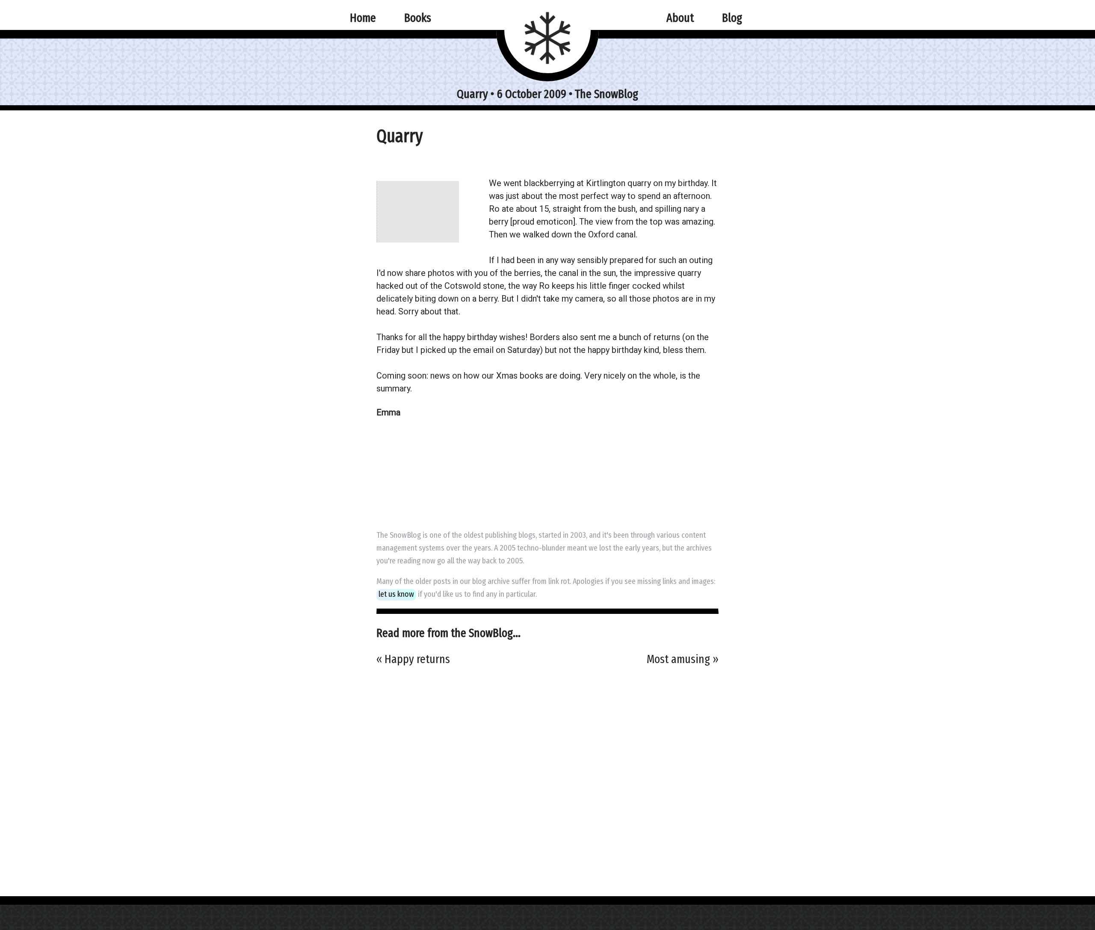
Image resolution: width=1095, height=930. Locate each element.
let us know (396, 594)
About (680, 18)
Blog (732, 18)
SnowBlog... (495, 633)
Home (363, 18)
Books (417, 18)
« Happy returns (413, 659)
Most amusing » (683, 659)
